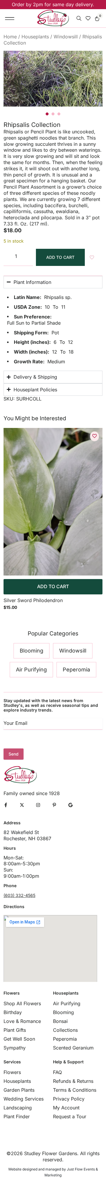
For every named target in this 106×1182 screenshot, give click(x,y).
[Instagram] (38, 805)
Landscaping (18, 1108)
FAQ (57, 1072)
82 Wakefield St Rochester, (21, 835)
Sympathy (15, 1048)
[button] (10, 18)
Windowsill (66, 37)
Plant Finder (17, 1116)
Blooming (63, 1012)
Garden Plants (19, 1090)
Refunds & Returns (73, 1081)
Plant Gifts (15, 1030)
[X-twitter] (22, 805)
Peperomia (65, 1039)
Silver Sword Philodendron (33, 600)
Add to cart (60, 257)
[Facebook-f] (6, 805)
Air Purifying (66, 1003)
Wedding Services (24, 1099)
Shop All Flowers (22, 1003)
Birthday (13, 1012)
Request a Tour (69, 1116)
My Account (66, 1108)
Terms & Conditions (74, 1090)
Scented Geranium (73, 1048)
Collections (65, 1030)
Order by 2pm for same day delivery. (53, 4)
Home (10, 37)
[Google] (70, 805)
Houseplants (35, 37)
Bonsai (60, 1021)
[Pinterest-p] (54, 805)
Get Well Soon (19, 1039)
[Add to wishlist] (94, 436)
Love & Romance (22, 1021)
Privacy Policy (69, 1099)
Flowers (12, 1072)
